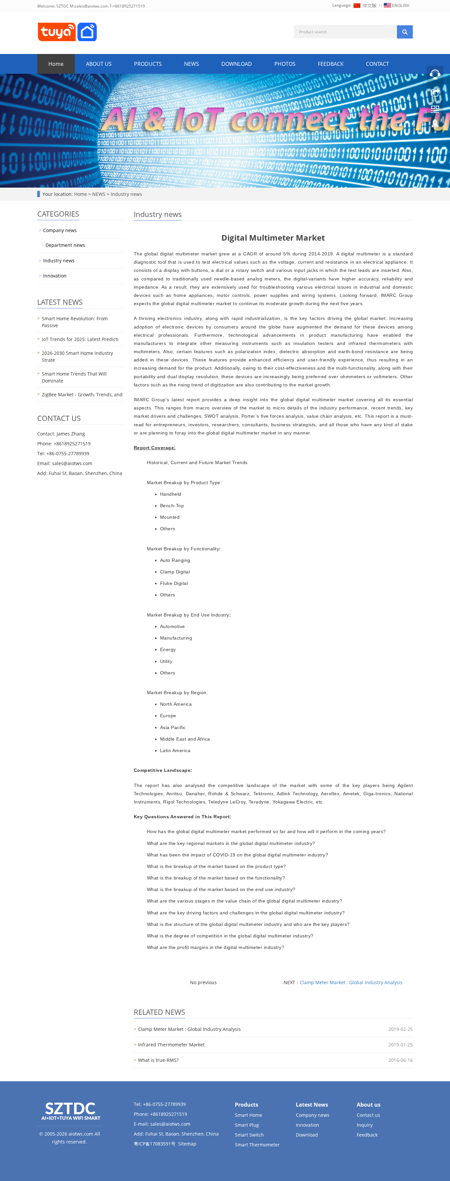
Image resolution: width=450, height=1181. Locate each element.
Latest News (312, 1104)
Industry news (125, 194)
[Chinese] (365, 5)
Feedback (367, 1135)
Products (246, 1104)
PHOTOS (284, 63)
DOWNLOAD (236, 63)
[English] (396, 5)
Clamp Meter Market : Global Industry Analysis (351, 982)
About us (368, 1104)
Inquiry (365, 1125)
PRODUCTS (148, 63)
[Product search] (405, 32)
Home (56, 63)
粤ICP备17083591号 (155, 1144)
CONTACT (377, 63)
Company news (60, 230)
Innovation (55, 276)
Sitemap (187, 1144)
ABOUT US (99, 63)
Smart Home (248, 1115)
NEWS (191, 63)
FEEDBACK (331, 63)
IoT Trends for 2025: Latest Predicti (80, 339)
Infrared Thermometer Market (171, 1044)
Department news (65, 245)
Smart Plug (247, 1125)
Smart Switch (249, 1135)
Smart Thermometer (257, 1145)
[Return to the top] (435, 126)
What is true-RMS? (158, 1060)
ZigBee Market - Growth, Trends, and (82, 394)
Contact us (368, 1115)
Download (307, 1135)
